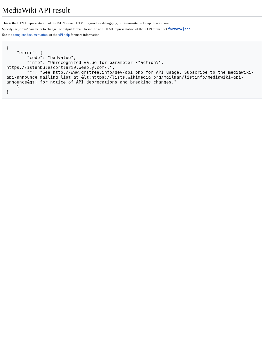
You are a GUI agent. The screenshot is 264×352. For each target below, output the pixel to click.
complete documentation (30, 35)
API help (64, 35)
